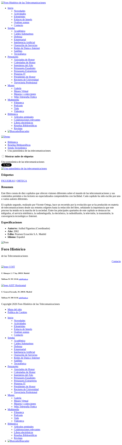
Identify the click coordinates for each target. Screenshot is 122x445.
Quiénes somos (21, 22)
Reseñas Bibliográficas (25, 125)
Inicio (10, 8)
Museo (11, 85)
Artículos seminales (24, 117)
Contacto (18, 25)
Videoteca (19, 111)
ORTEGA (22, 180)
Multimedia (13, 99)
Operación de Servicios (25, 45)
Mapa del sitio (15, 309)
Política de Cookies (17, 312)
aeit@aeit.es (23, 298)
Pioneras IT (20, 74)
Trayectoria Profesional (25, 82)
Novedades (19, 11)
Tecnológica (20, 54)
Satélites (18, 51)
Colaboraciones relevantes (27, 119)
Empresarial (20, 39)
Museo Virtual (21, 91)
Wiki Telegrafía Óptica (25, 97)
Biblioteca (13, 114)
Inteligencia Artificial (24, 42)
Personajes (13, 56)
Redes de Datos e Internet (27, 48)
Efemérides (19, 16)
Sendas (11, 28)
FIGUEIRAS (8, 180)
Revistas (18, 128)
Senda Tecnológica (17, 147)
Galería (17, 88)
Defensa (18, 36)
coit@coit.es (23, 279)
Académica (19, 31)
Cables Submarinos (23, 33)
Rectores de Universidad (26, 79)
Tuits (16, 108)
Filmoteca (19, 102)
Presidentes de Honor (24, 76)
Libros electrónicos (23, 122)
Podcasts (18, 105)
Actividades (20, 13)
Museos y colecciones (25, 94)
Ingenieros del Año (23, 65)
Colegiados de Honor (24, 62)
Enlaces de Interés (23, 19)
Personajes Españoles (24, 68)
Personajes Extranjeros (25, 71)
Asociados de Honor (24, 59)
